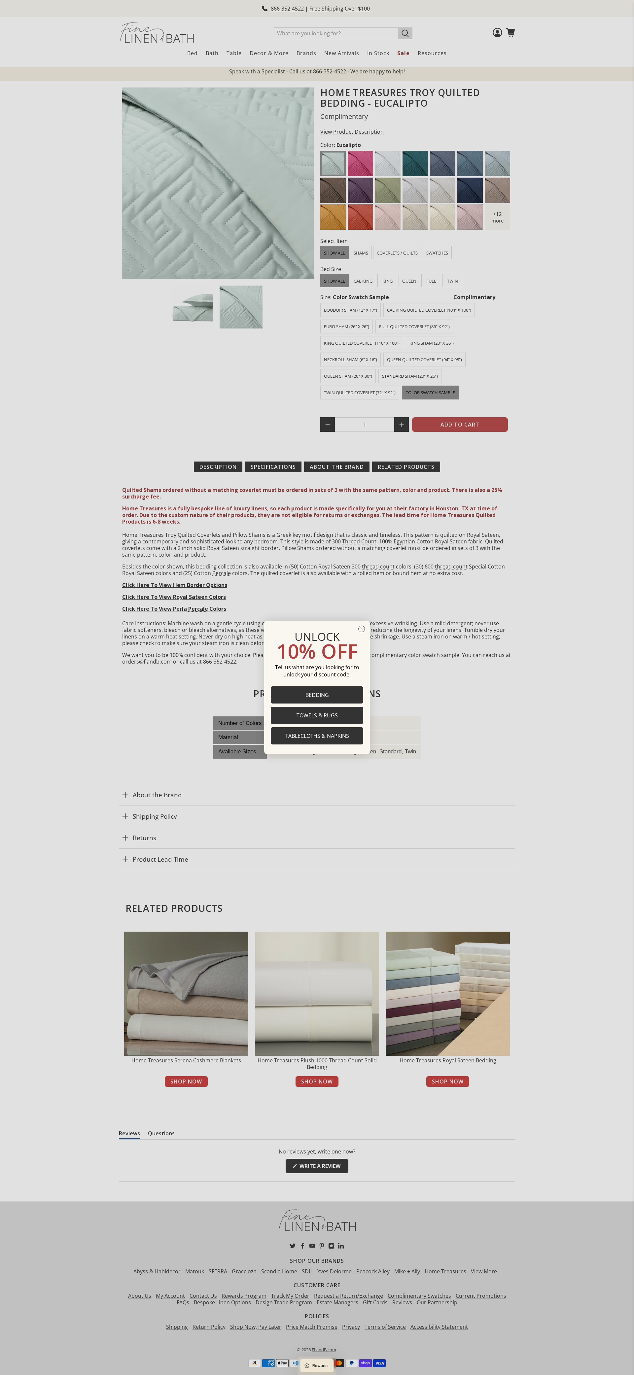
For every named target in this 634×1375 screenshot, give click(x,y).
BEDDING (317, 695)
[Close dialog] (361, 629)
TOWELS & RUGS (317, 715)
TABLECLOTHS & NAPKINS (317, 735)
